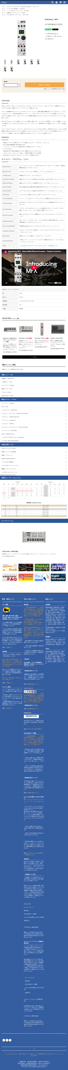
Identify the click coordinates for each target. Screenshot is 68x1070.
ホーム (3, 6)
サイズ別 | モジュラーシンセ (14, 14)
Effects (23, 12)
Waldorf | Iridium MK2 (56, 338)
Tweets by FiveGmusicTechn (8, 475)
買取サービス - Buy (7, 389)
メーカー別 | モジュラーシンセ (14, 10)
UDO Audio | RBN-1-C (40, 338)
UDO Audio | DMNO (24, 338)
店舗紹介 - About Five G (8, 378)
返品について (47, 89)
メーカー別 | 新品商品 (12, 8)
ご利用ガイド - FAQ (7, 382)
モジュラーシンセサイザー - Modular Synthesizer (19, 6)
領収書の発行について (33, 684)
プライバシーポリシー (57, 1054)
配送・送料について (24, 1054)
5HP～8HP (25, 14)
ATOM (35, 1055)
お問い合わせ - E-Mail (7, 395)
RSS (32, 1055)
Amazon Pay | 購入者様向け (34, 729)
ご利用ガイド (9, 647)
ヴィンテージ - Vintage (8, 385)
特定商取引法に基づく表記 (58, 89)
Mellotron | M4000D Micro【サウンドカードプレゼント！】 (10, 339)
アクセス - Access (6, 392)
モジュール (35, 6)
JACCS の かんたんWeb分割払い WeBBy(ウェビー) (33, 854)
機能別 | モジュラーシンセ (13, 12)
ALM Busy (22, 8)
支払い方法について (13, 1054)
